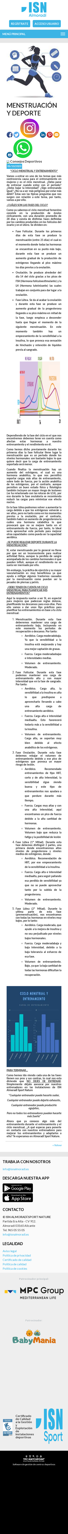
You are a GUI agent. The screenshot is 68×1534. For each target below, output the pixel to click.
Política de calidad (14, 1264)
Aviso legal (10, 1251)
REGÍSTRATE (19, 23)
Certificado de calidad (17, 1259)
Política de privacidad (17, 1255)
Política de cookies (15, 1268)
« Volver (57, 1145)
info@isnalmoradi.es (16, 1169)
